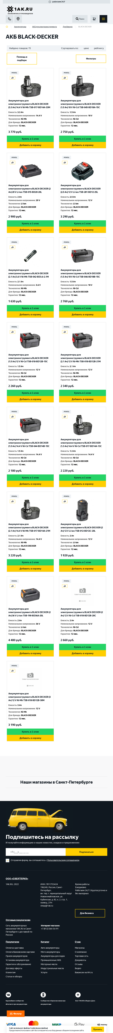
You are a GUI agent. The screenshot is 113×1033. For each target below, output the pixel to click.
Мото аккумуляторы (50, 952)
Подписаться (86, 852)
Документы (80, 960)
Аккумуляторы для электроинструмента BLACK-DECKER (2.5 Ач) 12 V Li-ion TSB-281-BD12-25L (81, 188)
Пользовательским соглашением (63, 860)
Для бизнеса (87, 913)
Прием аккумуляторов (16, 956)
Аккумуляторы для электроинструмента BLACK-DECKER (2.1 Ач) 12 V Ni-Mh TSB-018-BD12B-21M (81, 358)
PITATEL (14, 73)
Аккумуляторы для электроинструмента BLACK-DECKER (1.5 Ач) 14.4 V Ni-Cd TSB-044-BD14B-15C (28, 443)
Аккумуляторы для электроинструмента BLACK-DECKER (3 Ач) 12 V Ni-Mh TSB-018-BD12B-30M (29, 697)
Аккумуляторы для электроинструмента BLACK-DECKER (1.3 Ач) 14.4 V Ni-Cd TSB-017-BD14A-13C (81, 443)
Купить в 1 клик (30, 139)
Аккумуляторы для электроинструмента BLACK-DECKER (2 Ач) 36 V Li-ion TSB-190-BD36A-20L (29, 612)
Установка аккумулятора (17, 960)
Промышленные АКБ (51, 960)
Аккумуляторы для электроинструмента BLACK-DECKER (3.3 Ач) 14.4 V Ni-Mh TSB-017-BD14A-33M (29, 104)
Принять (97, 1029)
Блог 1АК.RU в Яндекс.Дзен (85, 1001)
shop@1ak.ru (46, 906)
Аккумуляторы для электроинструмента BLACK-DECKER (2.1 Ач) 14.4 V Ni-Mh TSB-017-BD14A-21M (29, 527)
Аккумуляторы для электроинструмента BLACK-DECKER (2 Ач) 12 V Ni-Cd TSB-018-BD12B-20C (82, 612)
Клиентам (10, 972)
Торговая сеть (81, 956)
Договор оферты (14, 968)
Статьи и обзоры (14, 976)
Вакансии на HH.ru (84, 972)
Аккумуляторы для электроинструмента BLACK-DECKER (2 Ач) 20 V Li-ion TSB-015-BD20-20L (29, 188)
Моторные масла (49, 964)
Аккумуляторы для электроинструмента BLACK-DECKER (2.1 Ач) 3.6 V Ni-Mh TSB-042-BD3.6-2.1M (28, 273)
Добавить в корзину (30, 145)
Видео (78, 968)
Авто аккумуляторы (50, 948)
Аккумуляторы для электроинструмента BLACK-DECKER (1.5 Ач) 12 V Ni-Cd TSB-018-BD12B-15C (28, 358)
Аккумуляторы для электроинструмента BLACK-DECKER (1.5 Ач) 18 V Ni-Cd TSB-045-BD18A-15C (81, 104)
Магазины (80, 948)
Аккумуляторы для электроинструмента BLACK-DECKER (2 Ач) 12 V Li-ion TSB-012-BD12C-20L (82, 527)
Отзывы (79, 964)
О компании (81, 952)
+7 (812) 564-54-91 (50, 929)
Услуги (44, 972)
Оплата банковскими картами (20, 952)
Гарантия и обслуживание (18, 964)
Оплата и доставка (15, 948)
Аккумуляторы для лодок (53, 956)
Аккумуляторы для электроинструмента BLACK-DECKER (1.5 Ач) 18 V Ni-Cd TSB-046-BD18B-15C (81, 273)
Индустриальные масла (52, 968)
